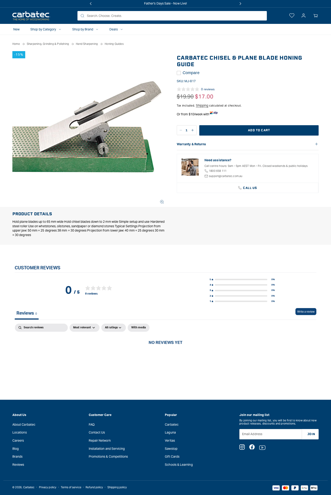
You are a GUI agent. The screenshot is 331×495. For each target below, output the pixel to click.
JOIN (311, 434)
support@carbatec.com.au (226, 176)
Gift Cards (172, 456)
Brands (17, 456)
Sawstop (171, 449)
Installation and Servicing (107, 449)
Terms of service (71, 487)
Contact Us (97, 432)
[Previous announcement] (90, 3)
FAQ (92, 424)
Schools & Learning (179, 465)
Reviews (18, 465)
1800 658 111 (218, 171)
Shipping (202, 105)
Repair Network (100, 440)
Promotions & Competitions (108, 456)
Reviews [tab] (26, 313)
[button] (316, 16)
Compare (191, 72)
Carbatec (172, 424)
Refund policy (94, 487)
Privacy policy (47, 487)
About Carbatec (23, 424)
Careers (18, 440)
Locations (19, 432)
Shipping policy (117, 487)
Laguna (170, 432)
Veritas (170, 440)
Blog (15, 449)
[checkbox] (139, 328)
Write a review (306, 311)
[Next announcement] (240, 3)
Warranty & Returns (191, 144)
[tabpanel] (165, 357)
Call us (250, 188)
